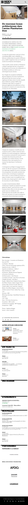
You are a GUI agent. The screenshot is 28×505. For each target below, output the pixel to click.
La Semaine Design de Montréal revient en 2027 (14, 415)
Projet (3, 34)
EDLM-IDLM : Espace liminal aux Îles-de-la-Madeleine (18, 332)
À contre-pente (6, 370)
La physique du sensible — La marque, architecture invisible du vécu (12, 364)
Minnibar (4, 376)
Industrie (4, 361)
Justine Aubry (7, 35)
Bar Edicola (15, 340)
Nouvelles (4, 349)
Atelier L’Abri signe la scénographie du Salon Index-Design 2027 (13, 422)
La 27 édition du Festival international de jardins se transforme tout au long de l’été (14, 352)
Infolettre (22, 501)
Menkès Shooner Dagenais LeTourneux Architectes (13, 49)
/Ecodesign (10, 349)
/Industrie (9, 413)
